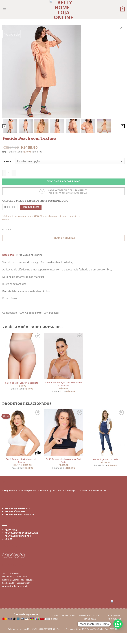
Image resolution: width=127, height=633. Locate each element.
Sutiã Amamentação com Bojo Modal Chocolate (63, 384)
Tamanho (7, 161)
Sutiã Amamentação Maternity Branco (21, 460)
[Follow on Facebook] (5, 555)
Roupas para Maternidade (19, 514)
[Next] (124, 442)
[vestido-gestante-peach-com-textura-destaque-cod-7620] (10, 126)
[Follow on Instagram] (10, 555)
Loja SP (8, 539)
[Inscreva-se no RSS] (22, 555)
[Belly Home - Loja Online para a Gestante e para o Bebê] (63, 9)
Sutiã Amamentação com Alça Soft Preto (63, 460)
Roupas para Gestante (17, 508)
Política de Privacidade (18, 536)
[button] (118, 624)
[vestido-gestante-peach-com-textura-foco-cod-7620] (88, 126)
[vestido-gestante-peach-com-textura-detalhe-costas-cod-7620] (73, 126)
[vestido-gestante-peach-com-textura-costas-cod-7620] (57, 126)
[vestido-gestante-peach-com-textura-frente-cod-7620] (26, 126)
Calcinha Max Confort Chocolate (21, 382)
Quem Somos (55, 617)
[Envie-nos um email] (16, 555)
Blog (72, 615)
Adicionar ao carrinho (64, 181)
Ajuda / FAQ (11, 529)
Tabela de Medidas (63, 238)
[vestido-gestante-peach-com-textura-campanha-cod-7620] (104, 126)
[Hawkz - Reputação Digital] (118, 602)
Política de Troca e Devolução (21, 532)
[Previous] (2, 442)
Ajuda (65, 615)
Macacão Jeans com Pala (105, 459)
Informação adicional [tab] (29, 255)
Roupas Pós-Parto (15, 511)
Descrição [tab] (8, 255)
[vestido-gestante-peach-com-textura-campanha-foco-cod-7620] (41, 126)
